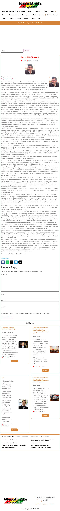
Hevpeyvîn (25, 14)
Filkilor (52, 11)
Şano (3, 18)
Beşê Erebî (21, 23)
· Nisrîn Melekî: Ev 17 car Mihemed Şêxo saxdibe (14, 445)
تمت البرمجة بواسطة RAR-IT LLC (30, 508)
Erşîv (39, 18)
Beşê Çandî (30, 23)
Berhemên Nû (21, 11)
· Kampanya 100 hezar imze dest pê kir (40, 445)
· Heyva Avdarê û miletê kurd (9, 443)
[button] (3, 262)
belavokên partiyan (8, 11)
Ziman (33, 18)
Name (3, 294)
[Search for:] (12, 51)
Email (3, 300)
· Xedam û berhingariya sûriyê (9, 439)
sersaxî (19, 18)
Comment (4, 274)
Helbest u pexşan (14, 14)
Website (3, 307)
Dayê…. (3, 378)
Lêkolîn (34, 14)
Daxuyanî (37, 11)
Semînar (11, 18)
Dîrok (45, 11)
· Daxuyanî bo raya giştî (36, 443)
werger (26, 18)
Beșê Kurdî (39, 23)
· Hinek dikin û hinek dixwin (8, 447)
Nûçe (48, 14)
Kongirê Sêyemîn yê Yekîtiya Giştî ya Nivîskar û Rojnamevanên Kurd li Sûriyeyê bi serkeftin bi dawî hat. (40, 330)
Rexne (55, 14)
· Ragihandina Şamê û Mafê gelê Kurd (39, 436)
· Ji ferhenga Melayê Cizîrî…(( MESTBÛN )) (40, 447)
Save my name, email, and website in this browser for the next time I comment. (26, 313)
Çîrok (29, 11)
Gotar (4, 14)
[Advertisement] (30, 36)
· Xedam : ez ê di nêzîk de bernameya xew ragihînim (15, 436)
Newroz (41, 14)
